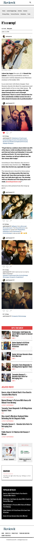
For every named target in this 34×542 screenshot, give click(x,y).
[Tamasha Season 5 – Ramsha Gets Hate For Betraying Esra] (6, 377)
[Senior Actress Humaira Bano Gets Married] (6, 356)
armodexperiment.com (13, 182)
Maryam (9, 28)
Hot (14, 338)
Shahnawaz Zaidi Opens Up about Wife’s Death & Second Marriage (22, 334)
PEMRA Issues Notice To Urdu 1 (25, 459)
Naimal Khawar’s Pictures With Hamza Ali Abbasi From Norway (16, 401)
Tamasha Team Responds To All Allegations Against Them (22, 366)
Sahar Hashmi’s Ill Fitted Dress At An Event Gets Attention (20, 344)
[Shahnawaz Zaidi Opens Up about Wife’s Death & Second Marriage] (6, 335)
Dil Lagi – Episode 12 (9, 459)
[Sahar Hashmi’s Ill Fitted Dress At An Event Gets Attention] (6, 346)
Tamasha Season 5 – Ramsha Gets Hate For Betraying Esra (20, 376)
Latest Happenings (8, 397)
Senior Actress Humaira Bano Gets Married (22, 355)
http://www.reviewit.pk (8, 473)
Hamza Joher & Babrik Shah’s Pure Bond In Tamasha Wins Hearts (16, 393)
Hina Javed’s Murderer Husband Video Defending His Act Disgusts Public (15, 417)
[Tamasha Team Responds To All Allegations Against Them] (6, 367)
